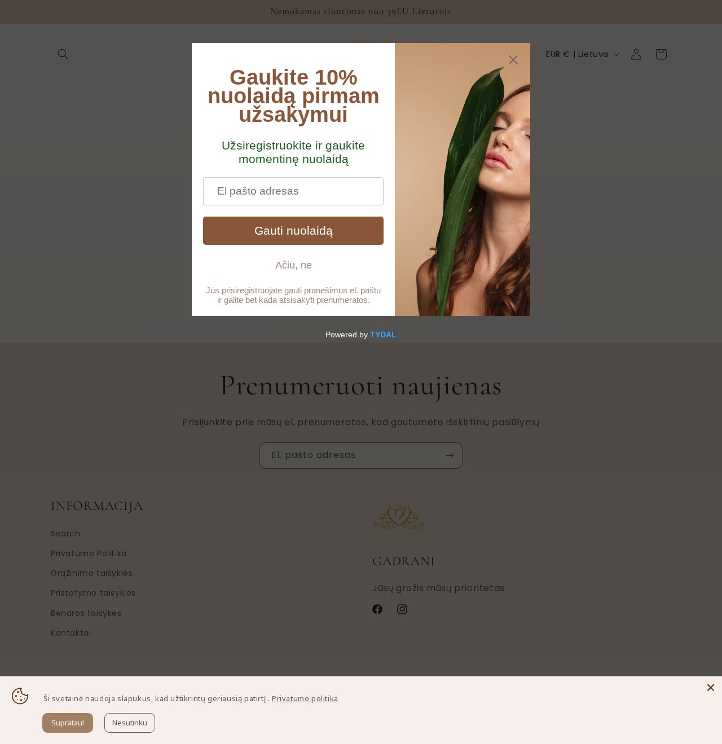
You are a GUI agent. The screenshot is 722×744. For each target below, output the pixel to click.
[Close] (710, 687)
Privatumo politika (305, 698)
